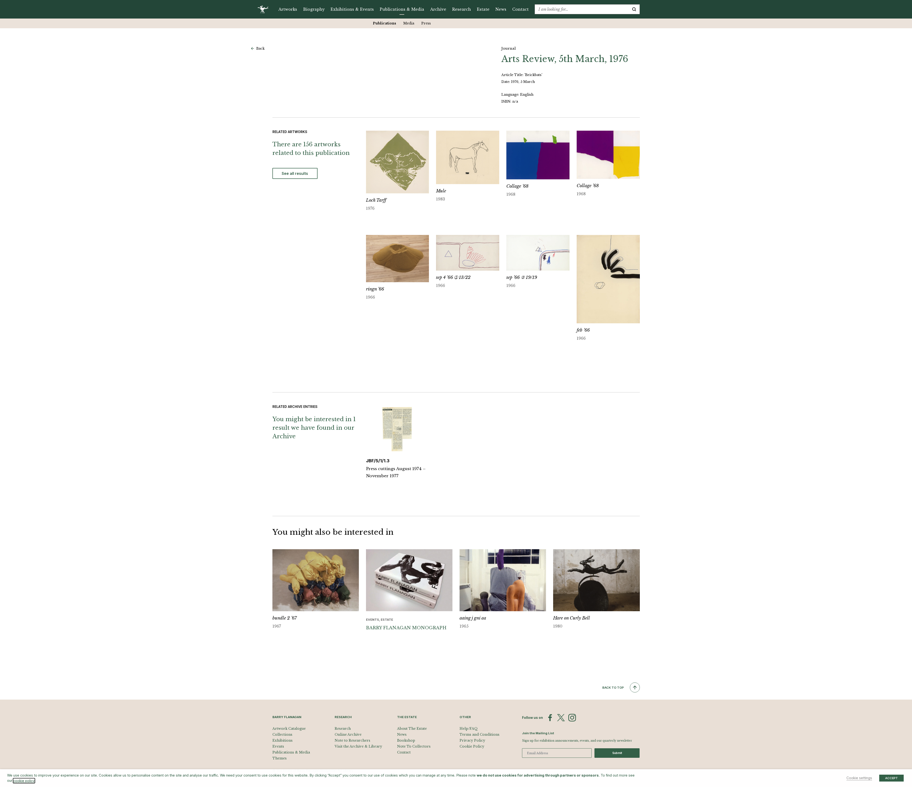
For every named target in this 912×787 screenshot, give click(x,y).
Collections (282, 734)
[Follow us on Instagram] (572, 717)
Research (461, 9)
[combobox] (582, 9)
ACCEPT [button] (891, 778)
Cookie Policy (472, 746)
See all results (295, 173)
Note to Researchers (352, 740)
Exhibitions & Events (352, 9)
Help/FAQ (469, 728)
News (500, 9)
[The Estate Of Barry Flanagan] (264, 9)
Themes (279, 758)
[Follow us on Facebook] (550, 717)
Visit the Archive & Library (358, 746)
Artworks (287, 9)
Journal (508, 48)
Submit (617, 753)
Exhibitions (282, 740)
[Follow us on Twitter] (561, 717)
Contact (520, 9)
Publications (384, 23)
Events (278, 746)
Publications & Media (402, 9)
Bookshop (406, 740)
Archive (438, 9)
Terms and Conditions (479, 734)
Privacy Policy (472, 740)
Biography (314, 9)
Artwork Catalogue (289, 728)
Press (426, 23)
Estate (483, 9)
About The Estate (412, 728)
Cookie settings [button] (859, 778)
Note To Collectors (414, 746)
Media (408, 23)
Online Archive (348, 734)
